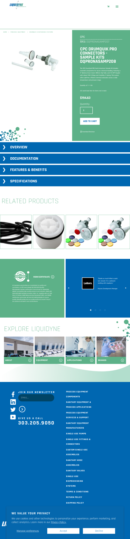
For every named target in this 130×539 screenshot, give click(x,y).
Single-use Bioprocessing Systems (74, 481)
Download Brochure (88, 132)
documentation (24, 158)
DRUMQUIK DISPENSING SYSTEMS (41, 32)
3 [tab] (100, 309)
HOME (5, 32)
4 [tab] (105, 309)
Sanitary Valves (75, 470)
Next (125, 288)
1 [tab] (90, 309)
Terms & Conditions (77, 491)
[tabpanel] (35, 61)
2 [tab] (95, 309)
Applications (74, 360)
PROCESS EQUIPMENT (18, 32)
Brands (102, 360)
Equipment (42, 360)
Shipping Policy (75, 503)
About (8, 360)
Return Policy (74, 497)
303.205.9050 (36, 422)
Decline (99, 531)
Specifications (23, 181)
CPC (82, 37)
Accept (63, 531)
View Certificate (41, 277)
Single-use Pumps (76, 433)
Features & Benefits (28, 169)
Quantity (85, 104)
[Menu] (117, 6)
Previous (68, 288)
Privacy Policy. (58, 522)
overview (18, 147)
